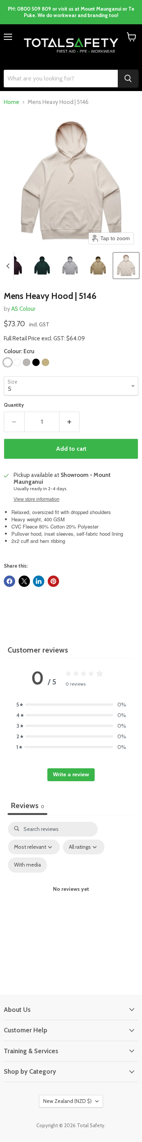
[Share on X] (24, 581)
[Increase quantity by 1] (69, 422)
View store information (36, 499)
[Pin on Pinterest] (53, 581)
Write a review (71, 774)
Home (11, 102)
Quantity (14, 405)
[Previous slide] (8, 266)
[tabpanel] (71, 896)
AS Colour (23, 308)
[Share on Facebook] (9, 581)
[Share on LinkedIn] (38, 581)
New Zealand (67, 1101)
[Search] (128, 78)
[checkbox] (27, 864)
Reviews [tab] (27, 805)
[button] (14, 265)
